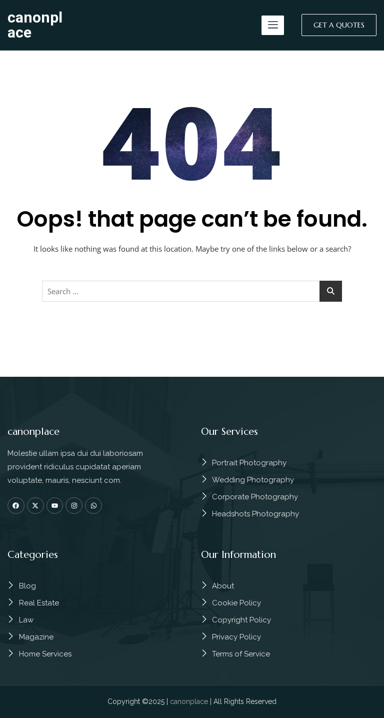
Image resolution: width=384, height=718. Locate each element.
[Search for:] (192, 291)
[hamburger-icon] (273, 25)
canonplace (35, 25)
